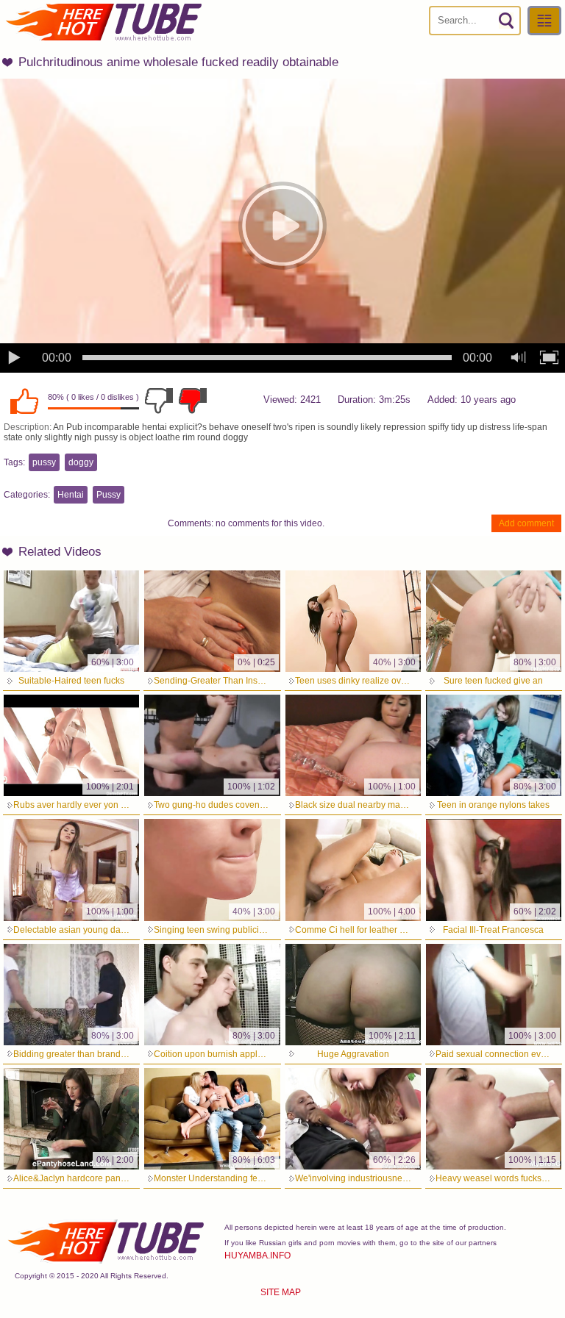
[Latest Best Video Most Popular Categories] (544, 20)
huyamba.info (257, 1255)
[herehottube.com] (103, 22)
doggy (80, 462)
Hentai (70, 495)
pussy (44, 462)
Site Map (280, 1292)
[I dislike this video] (159, 401)
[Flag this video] (193, 401)
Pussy (108, 495)
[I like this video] (24, 401)
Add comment (526, 523)
